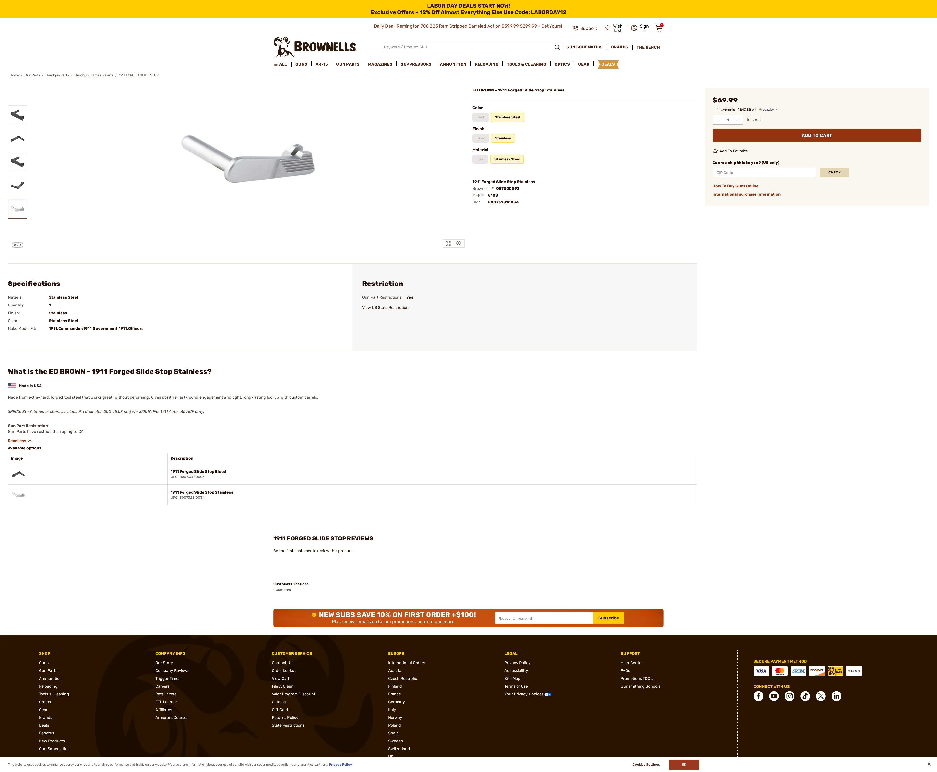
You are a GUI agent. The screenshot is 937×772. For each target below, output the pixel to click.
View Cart (281, 678)
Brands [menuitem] (619, 47)
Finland (395, 686)
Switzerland (399, 748)
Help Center (632, 662)
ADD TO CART (817, 135)
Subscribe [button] (608, 618)
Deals (44, 725)
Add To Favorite (733, 151)
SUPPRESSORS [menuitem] (416, 64)
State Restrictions (288, 725)
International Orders (406, 662)
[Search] (557, 47)
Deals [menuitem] (608, 64)
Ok (684, 764)
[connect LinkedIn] (836, 696)
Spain (393, 733)
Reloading (48, 686)
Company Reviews (172, 670)
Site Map (512, 678)
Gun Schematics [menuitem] (584, 47)
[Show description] (20, 440)
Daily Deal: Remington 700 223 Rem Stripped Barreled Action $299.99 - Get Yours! (468, 26)
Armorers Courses (172, 717)
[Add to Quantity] (738, 120)
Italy (392, 709)
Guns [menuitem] (301, 64)
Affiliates (163, 709)
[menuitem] (282, 64)
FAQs (625, 670)
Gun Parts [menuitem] (348, 64)
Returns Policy (285, 717)
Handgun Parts (57, 75)
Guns (44, 662)
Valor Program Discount (293, 694)
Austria (395, 670)
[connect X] (821, 696)
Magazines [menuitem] (380, 64)
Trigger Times (167, 678)
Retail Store (166, 694)
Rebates (46, 733)
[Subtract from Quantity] (718, 120)
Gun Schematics (54, 748)
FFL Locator (166, 702)
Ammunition (50, 678)
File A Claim (282, 686)
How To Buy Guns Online (736, 186)
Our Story (164, 662)
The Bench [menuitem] (648, 47)
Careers (162, 686)
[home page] (315, 47)
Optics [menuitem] (562, 64)
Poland (394, 725)
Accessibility (516, 670)
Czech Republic (402, 678)
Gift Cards (281, 709)
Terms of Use (516, 686)
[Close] (929, 764)
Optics (45, 702)
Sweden (395, 741)
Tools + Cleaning (54, 694)
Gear (43, 709)
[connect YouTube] (774, 696)
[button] (640, 28)
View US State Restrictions (386, 307)
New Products (52, 741)
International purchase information (747, 194)
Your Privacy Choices (524, 694)
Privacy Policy (517, 662)
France (394, 694)
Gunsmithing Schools (640, 686)
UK (390, 756)
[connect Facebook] (758, 696)
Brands (45, 717)
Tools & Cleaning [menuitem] (526, 64)
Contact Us (282, 662)
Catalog (279, 702)
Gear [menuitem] (583, 64)
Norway (395, 717)
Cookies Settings (646, 764)
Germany (396, 702)
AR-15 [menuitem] (322, 64)
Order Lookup (284, 670)
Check (834, 172)
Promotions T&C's (637, 678)
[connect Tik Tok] (805, 696)
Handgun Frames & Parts (93, 75)
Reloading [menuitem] (487, 64)
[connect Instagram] (789, 696)
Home (14, 75)
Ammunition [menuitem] (453, 64)
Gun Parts (32, 75)
